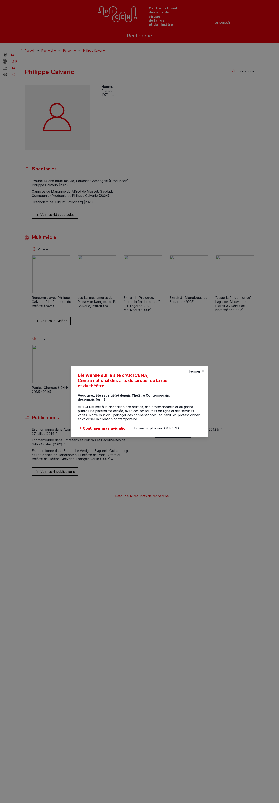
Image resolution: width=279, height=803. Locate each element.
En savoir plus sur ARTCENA (157, 428)
